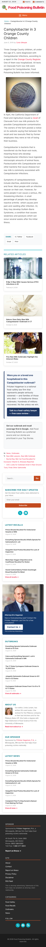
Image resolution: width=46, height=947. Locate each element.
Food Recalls (10, 906)
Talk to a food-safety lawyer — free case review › (23, 412)
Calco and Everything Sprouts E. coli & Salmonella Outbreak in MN (20, 657)
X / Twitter (18, 237)
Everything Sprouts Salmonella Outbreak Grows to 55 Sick (21, 647)
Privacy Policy (10, 874)
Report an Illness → (13, 851)
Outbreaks (15, 453)
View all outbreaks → (13, 693)
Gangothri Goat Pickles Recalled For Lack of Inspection (22, 551)
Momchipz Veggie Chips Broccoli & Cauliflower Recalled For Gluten (18, 561)
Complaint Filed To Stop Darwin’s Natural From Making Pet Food (21, 802)
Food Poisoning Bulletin (26, 7)
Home (6, 21)
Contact (8, 866)
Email (9, 241)
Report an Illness (12, 870)
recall (35, 118)
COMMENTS (39, 2)
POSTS (27, 2)
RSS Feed (9, 881)
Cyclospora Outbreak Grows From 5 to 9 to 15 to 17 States (22, 687)
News (8, 453)
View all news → (11, 808)
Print (16, 241)
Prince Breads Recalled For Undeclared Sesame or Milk (20, 531)
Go (37, 478)
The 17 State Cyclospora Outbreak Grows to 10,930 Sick (22, 667)
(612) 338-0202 (17, 843)
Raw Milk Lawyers (13, 456)
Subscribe (23, 505)
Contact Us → (14, 627)
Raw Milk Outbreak (28, 456)
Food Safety (10, 902)
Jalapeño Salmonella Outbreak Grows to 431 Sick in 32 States (22, 677)
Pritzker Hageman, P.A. (25, 740)
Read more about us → (14, 727)
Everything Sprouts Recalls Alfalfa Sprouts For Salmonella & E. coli (23, 541)
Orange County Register (29, 59)
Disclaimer (9, 877)
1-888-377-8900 (19, 846)
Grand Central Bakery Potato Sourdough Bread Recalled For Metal (20, 571)
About (7, 863)
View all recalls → (12, 577)
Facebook (29, 237)
